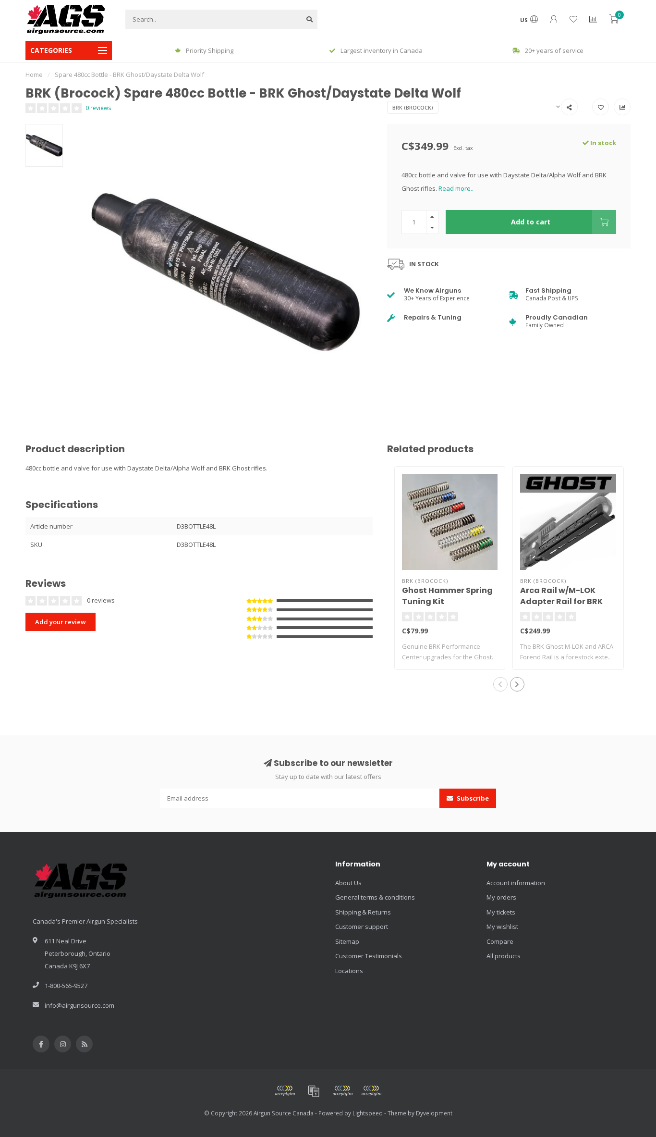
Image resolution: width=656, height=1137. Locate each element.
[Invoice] (314, 1091)
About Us (348, 882)
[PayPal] (342, 1091)
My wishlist (502, 926)
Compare (499, 941)
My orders (501, 897)
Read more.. (456, 188)
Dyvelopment (434, 1113)
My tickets (500, 912)
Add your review (60, 622)
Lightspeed (367, 1113)
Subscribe (472, 798)
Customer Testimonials (368, 956)
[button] (500, 684)
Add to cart (530, 221)
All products (503, 956)
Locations (349, 970)
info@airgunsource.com (79, 1005)
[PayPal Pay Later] (371, 1091)
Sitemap (347, 941)
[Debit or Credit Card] (285, 1091)
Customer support (361, 926)
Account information (515, 882)
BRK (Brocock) (412, 107)
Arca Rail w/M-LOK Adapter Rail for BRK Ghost (561, 601)
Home (34, 74)
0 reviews (98, 107)
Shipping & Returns (363, 912)
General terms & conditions (375, 897)
